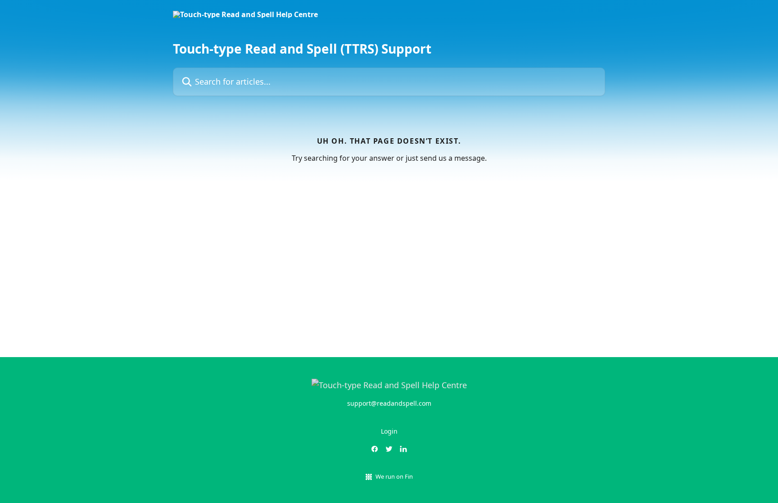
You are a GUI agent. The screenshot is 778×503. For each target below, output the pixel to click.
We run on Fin (394, 476)
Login (389, 431)
